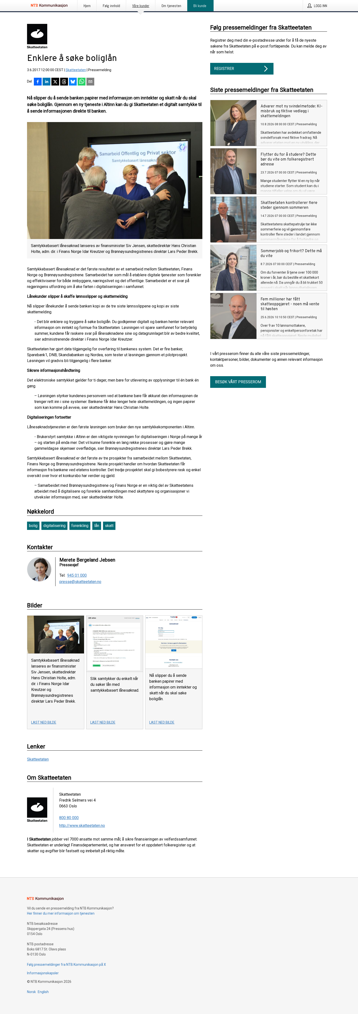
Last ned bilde (43, 722)
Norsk (31, 992)
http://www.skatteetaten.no (82, 825)
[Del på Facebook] (38, 82)
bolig (33, 525)
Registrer (224, 68)
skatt (109, 525)
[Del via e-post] (90, 82)
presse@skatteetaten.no (80, 582)
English (43, 992)
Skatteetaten (76, 70)
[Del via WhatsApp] (81, 82)
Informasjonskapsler (43, 973)
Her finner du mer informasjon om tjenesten (60, 913)
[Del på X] (55, 82)
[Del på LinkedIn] (46, 82)
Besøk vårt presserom (238, 382)
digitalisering (54, 525)
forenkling (79, 525)
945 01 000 (77, 575)
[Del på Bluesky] (73, 82)
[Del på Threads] (64, 82)
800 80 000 (69, 817)
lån (96, 525)
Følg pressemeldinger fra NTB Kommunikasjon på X (66, 964)
